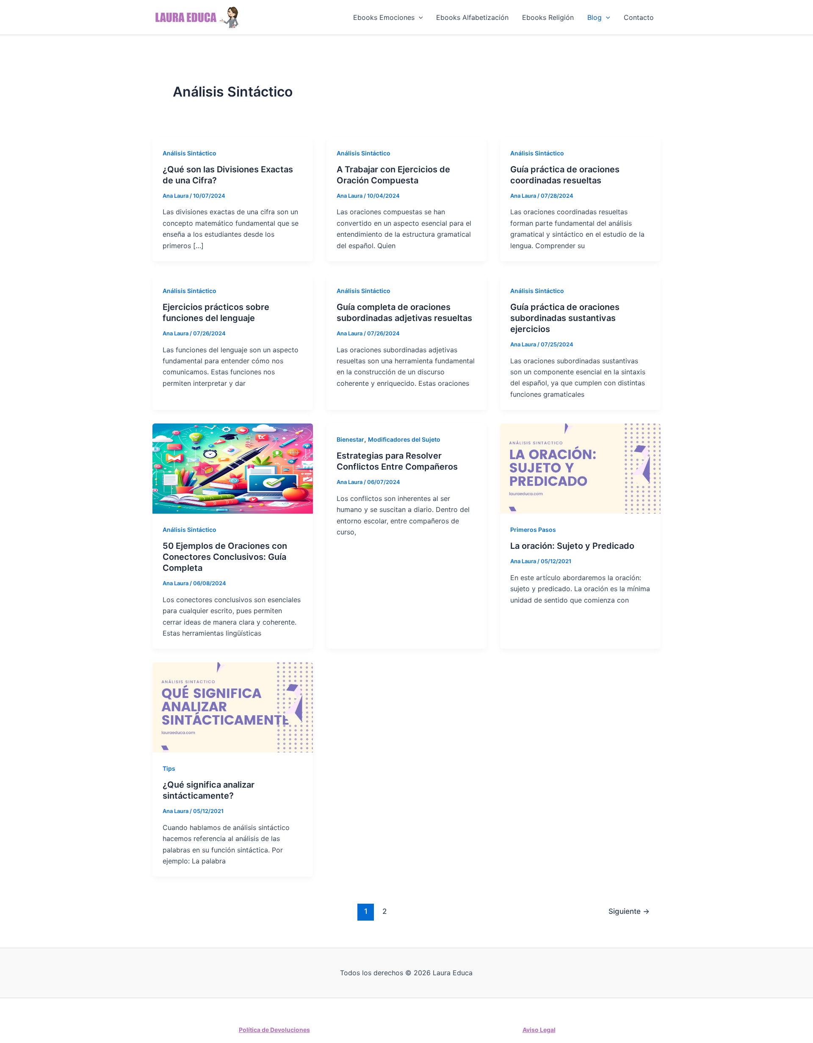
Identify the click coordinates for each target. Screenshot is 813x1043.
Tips (169, 768)
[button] (419, 17)
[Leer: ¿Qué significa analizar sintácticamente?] (232, 707)
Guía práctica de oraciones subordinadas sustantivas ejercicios (564, 318)
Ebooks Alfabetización (472, 17)
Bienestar (350, 439)
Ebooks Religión (548, 17)
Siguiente (629, 911)
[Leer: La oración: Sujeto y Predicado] (580, 468)
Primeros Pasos (533, 529)
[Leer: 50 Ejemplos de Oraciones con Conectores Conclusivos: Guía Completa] (232, 468)
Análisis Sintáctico (189, 153)
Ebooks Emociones (384, 17)
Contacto (639, 17)
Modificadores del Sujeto (404, 439)
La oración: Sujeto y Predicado (572, 546)
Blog (594, 17)
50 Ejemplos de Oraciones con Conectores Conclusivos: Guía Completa (225, 557)
